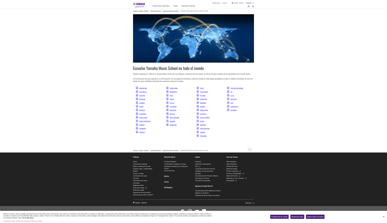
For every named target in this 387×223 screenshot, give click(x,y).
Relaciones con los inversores (235, 178)
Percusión (136, 178)
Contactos (198, 161)
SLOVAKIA (203, 114)
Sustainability (230, 180)
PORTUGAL (203, 99)
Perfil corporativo (231, 161)
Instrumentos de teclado (140, 164)
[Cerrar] (384, 216)
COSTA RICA (143, 117)
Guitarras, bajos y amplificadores (142, 169)
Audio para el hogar (138, 188)
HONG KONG (174, 88)
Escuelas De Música (170, 161)
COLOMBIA (142, 114)
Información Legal (9, 221)
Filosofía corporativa (232, 171)
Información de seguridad (202, 180)
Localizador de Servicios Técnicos (205, 169)
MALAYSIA (173, 110)
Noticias (166, 176)
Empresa (248, 3)
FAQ (196, 166)
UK (231, 92)
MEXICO (172, 114)
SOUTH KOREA (205, 117)
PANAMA (172, 121)
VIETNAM (233, 110)
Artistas (166, 182)
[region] (193, 217)
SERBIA (202, 106)
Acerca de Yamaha (231, 157)
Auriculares (136, 183)
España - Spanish (239, 3)
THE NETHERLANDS (236, 88)
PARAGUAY (173, 125)
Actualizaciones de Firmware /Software (206, 176)
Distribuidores (216, 3)
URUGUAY (233, 99)
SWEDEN (203, 125)
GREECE (142, 132)
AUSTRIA (142, 95)
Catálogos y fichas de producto (204, 171)
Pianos (135, 161)
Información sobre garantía (203, 164)
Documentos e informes (202, 178)
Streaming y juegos (138, 190)
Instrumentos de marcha (140, 180)
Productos (136, 157)
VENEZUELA (234, 106)
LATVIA (172, 103)
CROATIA (142, 110)
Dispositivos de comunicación (141, 192)
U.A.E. (232, 95)
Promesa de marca (231, 166)
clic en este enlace (27, 218)
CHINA (141, 106)
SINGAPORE (204, 110)
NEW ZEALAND (174, 117)
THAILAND (203, 136)
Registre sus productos (202, 193)
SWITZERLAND (204, 128)
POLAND (202, 95)
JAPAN (172, 99)
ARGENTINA (143, 88)
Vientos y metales (138, 173)
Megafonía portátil (138, 185)
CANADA (142, 103)
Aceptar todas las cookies (315, 217)
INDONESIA (173, 92)
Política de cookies (36, 221)
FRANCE (142, 125)
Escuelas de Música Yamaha (171, 11)
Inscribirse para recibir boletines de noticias (208, 191)
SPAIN (202, 121)
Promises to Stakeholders (233, 173)
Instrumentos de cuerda (140, 176)
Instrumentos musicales (160, 6)
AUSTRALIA (143, 92)
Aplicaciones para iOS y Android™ (143, 195)
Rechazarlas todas (297, 217)
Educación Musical (188, 6)
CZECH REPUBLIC (145, 121)
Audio (175, 6)
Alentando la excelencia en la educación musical (176, 167)
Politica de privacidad (23, 221)
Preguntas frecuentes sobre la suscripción (207, 195)
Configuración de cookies (279, 217)
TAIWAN (202, 132)
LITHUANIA (173, 106)
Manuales (198, 173)
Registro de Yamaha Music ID (204, 186)
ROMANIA (203, 103)
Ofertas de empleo (231, 169)
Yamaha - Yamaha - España (140, 11)
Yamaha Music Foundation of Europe (175, 164)
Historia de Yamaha (232, 176)
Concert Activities (169, 171)
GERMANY (142, 128)
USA (231, 103)
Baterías (135, 171)
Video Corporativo (231, 164)
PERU (202, 88)
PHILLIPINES (204, 92)
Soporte (225, 3)
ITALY (171, 95)
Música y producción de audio (141, 166)
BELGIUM (142, 99)
